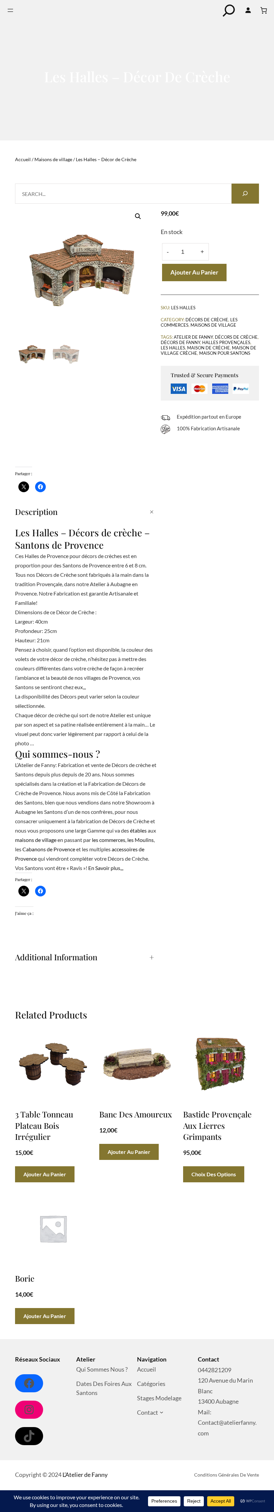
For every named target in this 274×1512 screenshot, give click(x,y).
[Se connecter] (248, 10)
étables (138, 830)
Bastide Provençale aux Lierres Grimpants (217, 1125)
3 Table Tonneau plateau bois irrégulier (44, 1125)
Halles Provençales (226, 342)
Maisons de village (53, 159)
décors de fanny (180, 342)
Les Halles (173, 347)
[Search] (245, 194)
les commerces (108, 840)
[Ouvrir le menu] (10, 10)
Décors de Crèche (206, 319)
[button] (138, 216)
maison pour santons (224, 353)
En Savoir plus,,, (105, 868)
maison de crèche (208, 347)
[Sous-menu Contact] (161, 1412)
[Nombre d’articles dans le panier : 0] (264, 10)
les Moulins (140, 840)
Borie (24, 1278)
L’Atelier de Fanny (85, 1474)
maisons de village (35, 840)
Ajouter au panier (194, 272)
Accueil (23, 159)
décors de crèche (236, 337)
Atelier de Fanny (193, 337)
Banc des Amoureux (135, 1114)
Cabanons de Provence (48, 849)
